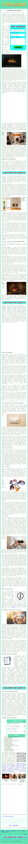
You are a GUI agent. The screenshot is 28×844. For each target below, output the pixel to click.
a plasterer (5, 766)
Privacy (25, 834)
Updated (23, 830)
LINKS (15, 8)
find (5, 693)
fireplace (24, 313)
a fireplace (19, 710)
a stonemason (10, 767)
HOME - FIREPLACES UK (14, 825)
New (18, 830)
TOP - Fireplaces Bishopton (8, 816)
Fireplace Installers (11, 830)
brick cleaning (10, 764)
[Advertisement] (14, 108)
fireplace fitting (17, 681)
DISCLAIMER (25, 8)
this (13, 596)
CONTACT (21, 8)
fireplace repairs (19, 675)
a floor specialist (15, 765)
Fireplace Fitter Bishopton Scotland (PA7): (13, 14)
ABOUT (18, 8)
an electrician (20, 766)
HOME (13, 8)
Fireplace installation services (9, 706)
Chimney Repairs (4, 831)
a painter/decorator (20, 763)
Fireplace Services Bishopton (9, 717)
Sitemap (2, 830)
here (9, 714)
